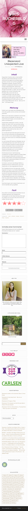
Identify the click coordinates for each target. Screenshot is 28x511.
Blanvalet (9, 482)
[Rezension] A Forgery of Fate (9, 401)
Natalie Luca (6, 496)
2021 (11, 479)
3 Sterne (10, 475)
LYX (15, 493)
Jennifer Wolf (18, 489)
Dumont (16, 484)
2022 (15, 479)
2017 (18, 477)
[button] (10, 210)
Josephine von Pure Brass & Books (10, 438)
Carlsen (17, 216)
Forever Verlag (6, 486)
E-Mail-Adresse (6, 256)
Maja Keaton (20, 493)
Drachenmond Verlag (8, 484)
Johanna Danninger (7, 491)
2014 (7, 477)
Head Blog (23, 508)
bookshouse (15, 482)
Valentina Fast (14, 500)
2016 (14, 477)
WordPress (14, 508)
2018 (22, 477)
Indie (22, 486)
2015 (11, 477)
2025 (4, 482)
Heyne (12, 486)
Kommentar (5, 233)
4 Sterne (13, 216)
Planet (18, 496)
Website (4, 262)
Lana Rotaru (16, 491)
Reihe (12, 498)
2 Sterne (5, 475)
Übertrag (13, 502)
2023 (19, 479)
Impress (7, 217)
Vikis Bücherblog (13, 19)
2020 (9, 216)
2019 (4, 479)
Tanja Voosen (18, 498)
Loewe (10, 493)
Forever (21, 484)
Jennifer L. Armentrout (8, 489)
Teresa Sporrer (6, 500)
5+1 (3, 477)
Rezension (9, 214)
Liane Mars (5, 493)
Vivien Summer (6, 502)
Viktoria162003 (18, 66)
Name (3, 250)
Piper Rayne (13, 496)
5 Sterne (21, 475)
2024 (23, 479)
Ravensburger (6, 498)
